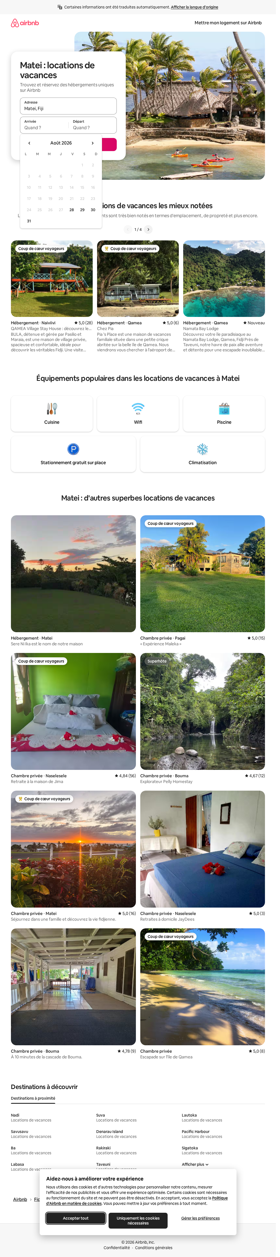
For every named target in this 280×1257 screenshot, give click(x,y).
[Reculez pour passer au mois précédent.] (29, 143)
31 (29, 221)
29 (82, 209)
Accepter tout (76, 1218)
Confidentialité (117, 1247)
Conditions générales (154, 1247)
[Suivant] (148, 229)
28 (71, 209)
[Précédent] (128, 229)
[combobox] (68, 108)
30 (93, 209)
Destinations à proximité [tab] (33, 1098)
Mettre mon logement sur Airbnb (228, 23)
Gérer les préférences (200, 1218)
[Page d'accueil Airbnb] (25, 22)
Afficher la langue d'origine (194, 7)
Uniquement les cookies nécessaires (137, 1221)
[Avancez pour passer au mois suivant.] (92, 143)
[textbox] (44, 127)
